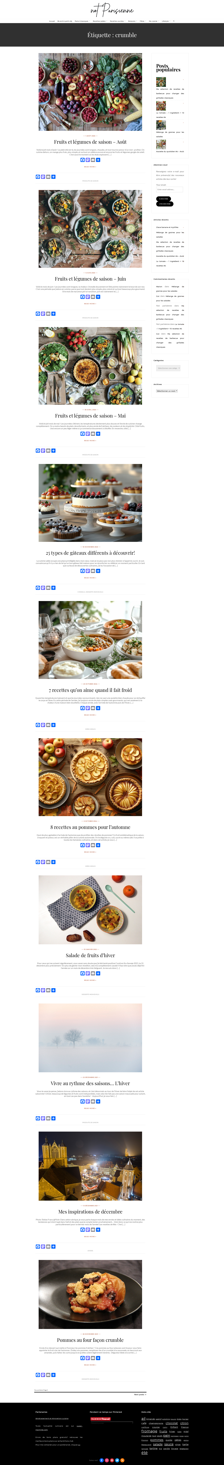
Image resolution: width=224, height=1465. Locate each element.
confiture (145, 1427)
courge (156, 1427)
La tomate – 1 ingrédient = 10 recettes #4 (170, 115)
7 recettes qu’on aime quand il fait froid (90, 690)
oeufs (159, 1436)
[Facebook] (102, 1460)
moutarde (146, 1436)
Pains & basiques (81, 21)
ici (79, 1445)
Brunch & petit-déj (65, 21)
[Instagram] (107, 1460)
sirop (178, 1444)
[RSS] (122, 1460)
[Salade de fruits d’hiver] (90, 943)
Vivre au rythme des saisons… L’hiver (90, 1083)
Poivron (144, 1440)
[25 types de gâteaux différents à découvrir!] (90, 541)
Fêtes (142, 21)
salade (158, 1444)
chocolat (172, 1423)
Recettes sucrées (117, 21)
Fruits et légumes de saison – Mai (90, 415)
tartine (153, 1448)
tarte (185, 1444)
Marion (159, 287)
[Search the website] (174, 21)
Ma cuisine (153, 21)
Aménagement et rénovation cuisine (52, 1418)
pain (166, 1435)
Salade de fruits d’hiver (90, 955)
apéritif (159, 1419)
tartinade (144, 1449)
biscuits (173, 1419)
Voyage (174, 1449)
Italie (179, 1432)
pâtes (178, 1440)
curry (165, 1427)
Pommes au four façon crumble (90, 1340)
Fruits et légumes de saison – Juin (90, 278)
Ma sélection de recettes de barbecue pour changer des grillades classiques (170, 93)
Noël (154, 1436)
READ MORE (89, 167)
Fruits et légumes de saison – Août (90, 141)
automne (166, 1419)
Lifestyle (165, 21)
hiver (172, 1431)
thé (160, 1449)
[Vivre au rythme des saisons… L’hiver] (90, 1071)
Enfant (174, 1427)
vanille (166, 1448)
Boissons (131, 21)
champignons (156, 1423)
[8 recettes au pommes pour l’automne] (90, 815)
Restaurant (146, 1445)
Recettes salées (99, 21)
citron (184, 1423)
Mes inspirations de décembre (90, 1211)
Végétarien (184, 1449)
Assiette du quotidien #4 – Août (170, 151)
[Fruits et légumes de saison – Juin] (90, 267)
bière (179, 1419)
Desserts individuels (94, 592)
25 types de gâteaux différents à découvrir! (90, 553)
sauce (169, 1444)
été (144, 1452)
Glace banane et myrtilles (167, 227)
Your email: (161, 185)
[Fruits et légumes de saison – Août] (90, 130)
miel (186, 1431)
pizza (181, 1436)
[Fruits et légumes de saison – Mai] (90, 404)
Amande (150, 1419)
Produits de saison (90, 181)
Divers (90, 1251)
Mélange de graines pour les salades (170, 134)
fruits (163, 1431)
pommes (156, 1440)
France (184, 1427)
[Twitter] (117, 1460)
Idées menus (90, 729)
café (143, 1423)
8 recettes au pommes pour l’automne (90, 827)
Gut (157, 296)
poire (186, 1436)
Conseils (81, 592)
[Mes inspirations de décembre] (90, 1200)
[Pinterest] (112, 1460)
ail (143, 1418)
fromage (149, 1431)
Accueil (52, 21)
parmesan (175, 1436)
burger (185, 1419)
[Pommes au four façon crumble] (90, 1328)
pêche (186, 1440)
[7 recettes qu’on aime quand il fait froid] (90, 678)
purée (169, 1440)
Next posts (139, 1394)
